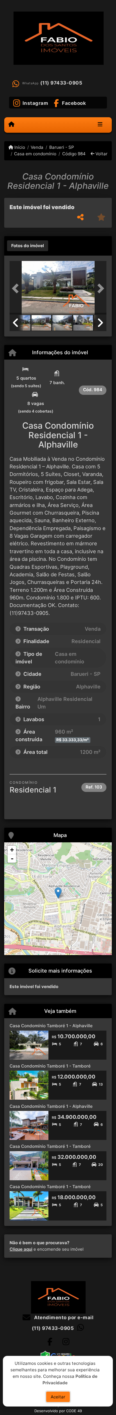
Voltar (101, 153)
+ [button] (12, 849)
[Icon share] (50, 1342)
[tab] (27, 245)
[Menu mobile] (11, 124)
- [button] (12, 858)
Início (19, 147)
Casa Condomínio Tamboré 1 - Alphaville (51, 1025)
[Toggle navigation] (100, 124)
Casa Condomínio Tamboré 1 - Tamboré (50, 1066)
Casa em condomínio (35, 153)
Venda (37, 147)
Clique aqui (21, 1249)
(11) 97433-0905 (61, 83)
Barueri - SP (61, 147)
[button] (17, 288)
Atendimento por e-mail (63, 1317)
